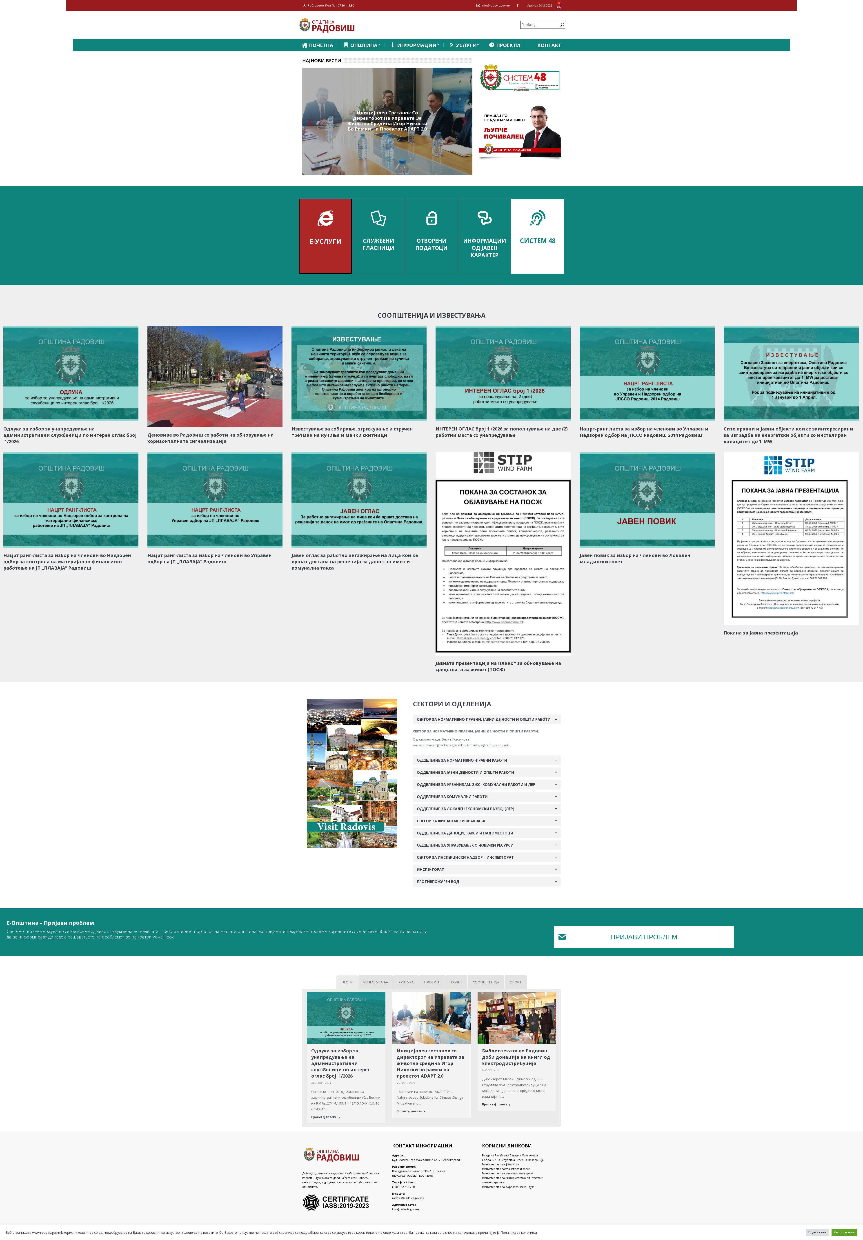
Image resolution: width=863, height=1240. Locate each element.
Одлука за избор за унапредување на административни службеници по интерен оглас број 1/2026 (70, 435)
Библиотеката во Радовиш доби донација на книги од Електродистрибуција (387, 120)
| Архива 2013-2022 (538, 5)
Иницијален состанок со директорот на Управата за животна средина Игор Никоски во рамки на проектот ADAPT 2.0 (430, 1063)
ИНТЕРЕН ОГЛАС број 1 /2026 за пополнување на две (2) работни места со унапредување (502, 432)
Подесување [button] (817, 1232)
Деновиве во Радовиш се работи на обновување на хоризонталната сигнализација (210, 438)
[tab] (487, 719)
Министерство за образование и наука (508, 1187)
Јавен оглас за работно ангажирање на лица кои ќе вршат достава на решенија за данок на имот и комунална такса (354, 561)
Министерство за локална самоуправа (507, 1173)
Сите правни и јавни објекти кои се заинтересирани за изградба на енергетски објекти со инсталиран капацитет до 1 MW (788, 435)
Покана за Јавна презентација (761, 633)
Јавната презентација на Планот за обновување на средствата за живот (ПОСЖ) (498, 666)
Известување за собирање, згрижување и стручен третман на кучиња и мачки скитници (352, 432)
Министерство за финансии (500, 1164)
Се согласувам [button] (844, 1232)
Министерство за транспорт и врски (506, 1169)
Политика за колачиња (518, 1232)
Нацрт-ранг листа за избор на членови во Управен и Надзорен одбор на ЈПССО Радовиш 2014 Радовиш (644, 432)
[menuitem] (317, 45)
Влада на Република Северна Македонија (510, 1155)
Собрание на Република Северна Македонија (513, 1160)
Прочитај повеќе (324, 1117)
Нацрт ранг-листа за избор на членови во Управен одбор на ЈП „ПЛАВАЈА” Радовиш (209, 558)
